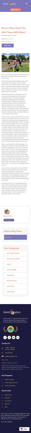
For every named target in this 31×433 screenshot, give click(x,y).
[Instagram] (18, 337)
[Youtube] (13, 337)
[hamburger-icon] (27, 3)
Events (3, 41)
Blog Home (7, 45)
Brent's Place (9, 39)
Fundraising (9, 41)
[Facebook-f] (5, 337)
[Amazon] (9, 337)
